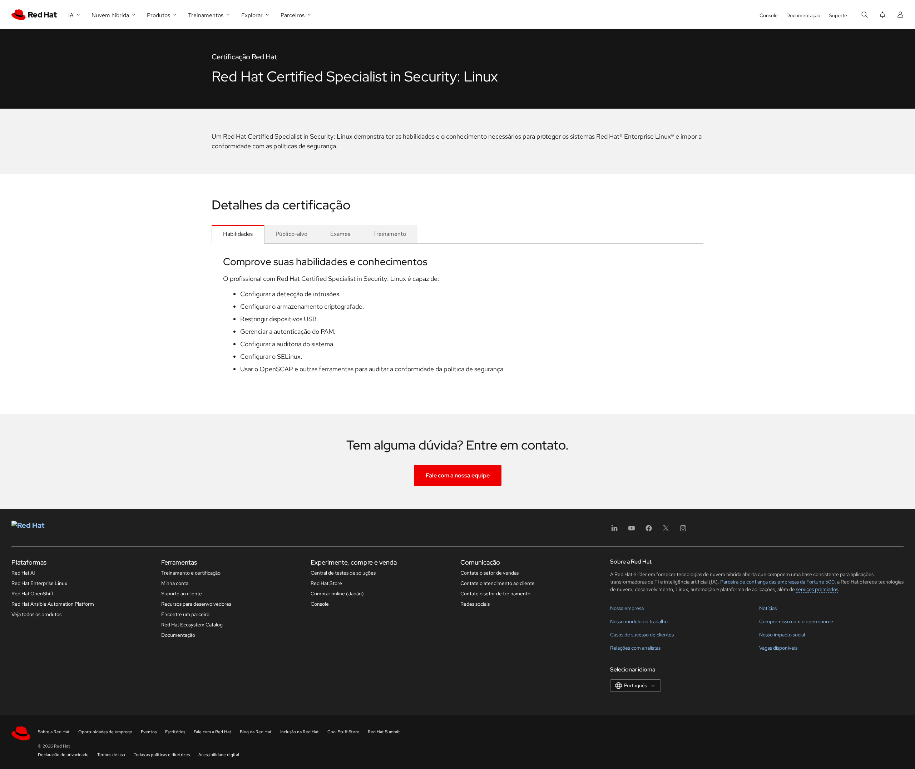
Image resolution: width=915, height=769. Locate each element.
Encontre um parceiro (185, 614)
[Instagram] (683, 530)
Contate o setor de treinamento (495, 593)
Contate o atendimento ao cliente (497, 583)
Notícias (768, 608)
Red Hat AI (23, 573)
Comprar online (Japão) (337, 593)
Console (769, 15)
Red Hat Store (326, 583)
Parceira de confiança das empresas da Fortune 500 (777, 582)
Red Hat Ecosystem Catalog (192, 624)
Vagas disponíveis (778, 648)
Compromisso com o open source (796, 621)
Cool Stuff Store (343, 732)
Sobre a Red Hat (54, 732)
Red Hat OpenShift (32, 593)
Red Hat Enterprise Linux (39, 583)
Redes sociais (475, 604)
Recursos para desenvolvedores (196, 604)
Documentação (803, 15)
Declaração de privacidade (63, 755)
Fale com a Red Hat (212, 732)
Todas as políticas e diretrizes (162, 755)
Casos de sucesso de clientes (642, 634)
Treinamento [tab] (389, 234)
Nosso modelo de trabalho (639, 621)
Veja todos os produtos (36, 614)
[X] (666, 530)
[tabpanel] (457, 317)
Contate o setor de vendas (489, 573)
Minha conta (174, 583)
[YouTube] (631, 530)
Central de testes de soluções (343, 573)
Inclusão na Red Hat (299, 732)
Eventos (149, 732)
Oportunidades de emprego (105, 732)
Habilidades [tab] (238, 234)
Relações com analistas (635, 648)
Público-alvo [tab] (291, 234)
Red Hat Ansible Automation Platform (52, 604)
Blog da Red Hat (256, 732)
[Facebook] (648, 530)
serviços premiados (817, 589)
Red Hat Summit (384, 732)
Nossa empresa (627, 608)
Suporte (838, 15)
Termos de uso (111, 755)
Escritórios (175, 732)
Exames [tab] (340, 234)
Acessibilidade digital (218, 755)
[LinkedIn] (614, 530)
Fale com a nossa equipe (458, 475)
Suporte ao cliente (181, 593)
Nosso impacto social (782, 634)
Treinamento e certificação (191, 573)
